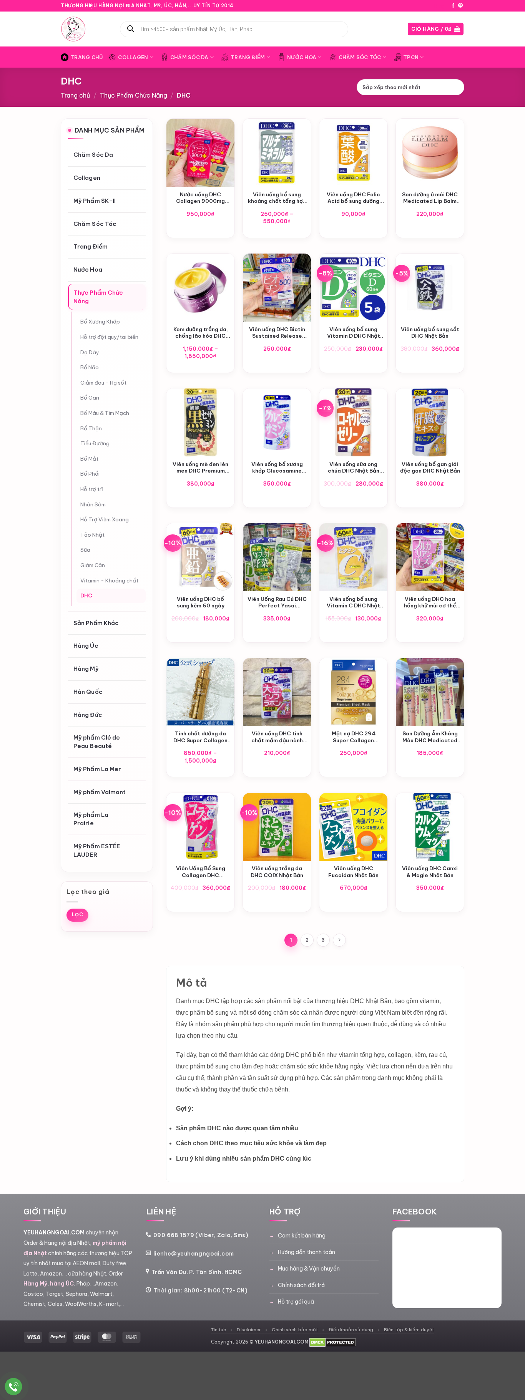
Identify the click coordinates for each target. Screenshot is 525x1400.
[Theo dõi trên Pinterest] (460, 5)
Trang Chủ (86, 57)
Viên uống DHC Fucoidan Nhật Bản (353, 872)
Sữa (85, 550)
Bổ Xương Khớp (100, 321)
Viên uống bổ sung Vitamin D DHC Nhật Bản (353, 333)
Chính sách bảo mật (295, 1329)
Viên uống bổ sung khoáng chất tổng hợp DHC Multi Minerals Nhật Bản (277, 198)
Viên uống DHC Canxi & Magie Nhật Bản (430, 872)
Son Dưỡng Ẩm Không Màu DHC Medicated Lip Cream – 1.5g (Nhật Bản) (430, 737)
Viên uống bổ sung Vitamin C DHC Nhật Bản (353, 602)
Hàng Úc (85, 646)
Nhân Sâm (93, 504)
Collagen (133, 57)
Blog (439, 6)
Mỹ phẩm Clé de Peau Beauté (96, 742)
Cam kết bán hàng (302, 1235)
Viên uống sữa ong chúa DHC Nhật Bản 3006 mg (353, 467)
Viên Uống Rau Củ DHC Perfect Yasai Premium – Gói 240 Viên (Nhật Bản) (277, 602)
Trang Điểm (248, 57)
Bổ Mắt (89, 458)
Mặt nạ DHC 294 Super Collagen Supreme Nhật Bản (353, 737)
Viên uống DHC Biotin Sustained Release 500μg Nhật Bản (277, 333)
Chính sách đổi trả (301, 1285)
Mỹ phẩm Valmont (99, 792)
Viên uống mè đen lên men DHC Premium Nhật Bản (200, 467)
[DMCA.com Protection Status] (332, 1342)
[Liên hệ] (13, 1386)
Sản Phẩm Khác (96, 623)
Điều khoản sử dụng (351, 1329)
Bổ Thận (91, 428)
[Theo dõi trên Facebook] (453, 5)
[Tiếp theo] (339, 940)
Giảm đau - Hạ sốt (103, 382)
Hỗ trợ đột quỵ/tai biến (109, 336)
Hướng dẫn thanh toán (306, 1252)
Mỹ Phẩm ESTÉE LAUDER (96, 850)
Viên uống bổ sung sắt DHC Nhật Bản (430, 333)
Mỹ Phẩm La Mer (97, 769)
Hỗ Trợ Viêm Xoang (104, 519)
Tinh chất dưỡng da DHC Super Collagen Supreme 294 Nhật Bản (200, 737)
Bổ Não (89, 367)
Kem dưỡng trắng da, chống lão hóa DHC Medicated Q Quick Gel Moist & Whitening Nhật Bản (200, 333)
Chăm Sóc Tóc (360, 57)
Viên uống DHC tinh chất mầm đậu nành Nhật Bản (277, 737)
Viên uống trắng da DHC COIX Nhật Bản (277, 872)
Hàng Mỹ (86, 669)
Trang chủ (75, 95)
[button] (436, 29)
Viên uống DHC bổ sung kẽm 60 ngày (200, 602)
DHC (86, 595)
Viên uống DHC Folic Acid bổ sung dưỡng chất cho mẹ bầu (353, 198)
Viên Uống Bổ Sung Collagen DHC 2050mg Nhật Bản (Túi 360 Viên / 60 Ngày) (201, 872)
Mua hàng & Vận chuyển (309, 1268)
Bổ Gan (89, 398)
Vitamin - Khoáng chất (109, 580)
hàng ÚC (62, 1283)
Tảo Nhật (92, 534)
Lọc (77, 915)
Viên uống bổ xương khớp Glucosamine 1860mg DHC (277, 467)
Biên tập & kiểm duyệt (409, 1329)
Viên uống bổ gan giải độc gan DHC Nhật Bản (430, 467)
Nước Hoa (301, 57)
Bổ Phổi (90, 474)
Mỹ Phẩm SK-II (94, 200)
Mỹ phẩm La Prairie (90, 819)
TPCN (411, 57)
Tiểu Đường (95, 443)
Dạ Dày (89, 352)
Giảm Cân (92, 565)
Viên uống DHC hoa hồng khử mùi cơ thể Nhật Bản (430, 602)
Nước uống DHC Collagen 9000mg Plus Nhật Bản (200, 198)
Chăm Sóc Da (189, 57)
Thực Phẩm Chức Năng (133, 95)
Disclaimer (249, 1329)
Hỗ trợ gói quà (296, 1301)
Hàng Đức (87, 714)
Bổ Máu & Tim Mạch (104, 413)
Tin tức (218, 1329)
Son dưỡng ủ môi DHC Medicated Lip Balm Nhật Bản (430, 198)
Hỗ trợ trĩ (91, 489)
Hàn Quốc (88, 691)
